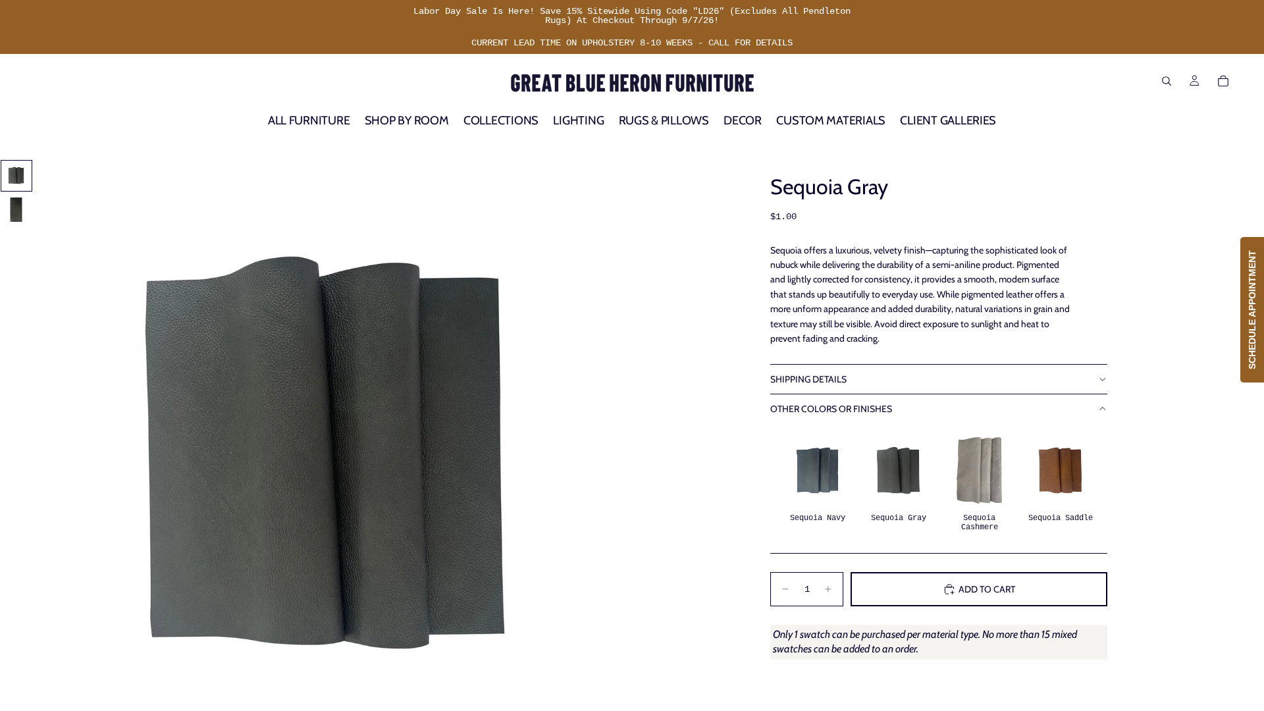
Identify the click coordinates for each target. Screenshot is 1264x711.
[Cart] (1223, 80)
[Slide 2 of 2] (16, 210)
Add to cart (987, 589)
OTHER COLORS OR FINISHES (831, 409)
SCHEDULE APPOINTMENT (1252, 309)
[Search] (1166, 80)
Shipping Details (808, 379)
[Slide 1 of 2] (16, 175)
